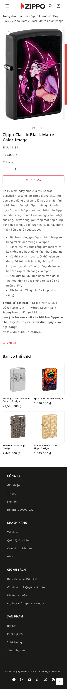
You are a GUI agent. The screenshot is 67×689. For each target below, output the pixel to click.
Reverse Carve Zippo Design (14, 447)
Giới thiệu (13, 485)
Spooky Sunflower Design (48, 398)
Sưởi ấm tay (15, 642)
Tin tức (11, 493)
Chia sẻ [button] (11, 342)
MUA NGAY (33, 180)
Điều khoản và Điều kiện (23, 579)
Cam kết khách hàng (20, 548)
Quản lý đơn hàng (19, 540)
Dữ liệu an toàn (17, 595)
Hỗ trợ (11, 556)
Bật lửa (23, 16)
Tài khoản (13, 532)
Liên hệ (12, 501)
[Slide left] (26, 128)
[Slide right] (41, 128)
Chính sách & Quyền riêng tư (26, 587)
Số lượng (8, 162)
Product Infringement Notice (25, 603)
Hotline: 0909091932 (20, 509)
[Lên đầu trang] (59, 681)
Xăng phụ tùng (17, 650)
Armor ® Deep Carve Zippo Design (46, 447)
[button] (7, 6)
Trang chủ (9, 16)
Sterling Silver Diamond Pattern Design (16, 400)
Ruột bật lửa (15, 634)
